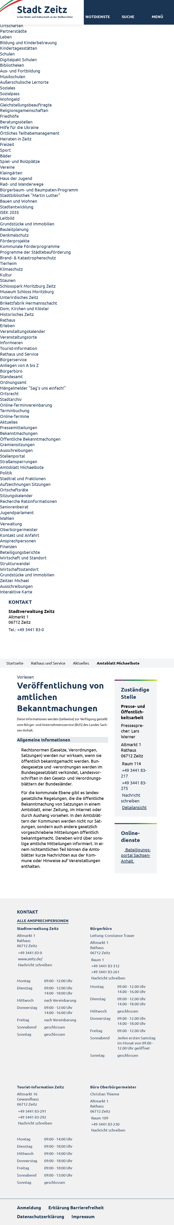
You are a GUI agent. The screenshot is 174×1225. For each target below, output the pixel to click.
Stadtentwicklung (17, 206)
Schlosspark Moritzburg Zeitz (28, 286)
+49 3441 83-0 (29, 952)
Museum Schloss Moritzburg (27, 291)
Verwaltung (11, 523)
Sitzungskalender (16, 495)
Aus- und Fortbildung (20, 70)
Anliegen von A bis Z (19, 365)
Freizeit (7, 144)
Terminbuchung (14, 410)
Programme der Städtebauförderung (35, 252)
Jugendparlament (17, 512)
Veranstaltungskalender (22, 331)
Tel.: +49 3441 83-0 (26, 629)
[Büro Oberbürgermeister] (123, 1108)
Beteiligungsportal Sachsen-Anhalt (136, 855)
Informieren (11, 342)
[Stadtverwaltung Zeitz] (87, 620)
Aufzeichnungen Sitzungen (25, 484)
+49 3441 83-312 (104, 965)
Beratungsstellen (16, 121)
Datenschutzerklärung (40, 1216)
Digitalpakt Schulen (18, 59)
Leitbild (7, 218)
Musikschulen (12, 76)
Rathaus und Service (19, 353)
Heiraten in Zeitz (15, 138)
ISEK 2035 (9, 212)
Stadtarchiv (11, 399)
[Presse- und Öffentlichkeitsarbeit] (136, 756)
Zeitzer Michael (14, 580)
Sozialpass (10, 93)
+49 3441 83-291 (31, 1111)
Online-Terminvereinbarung (26, 404)
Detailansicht (134, 807)
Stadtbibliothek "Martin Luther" (30, 195)
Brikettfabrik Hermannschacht (28, 303)
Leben (6, 36)
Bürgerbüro (11, 370)
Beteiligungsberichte (20, 552)
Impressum (83, 1216)
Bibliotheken (12, 65)
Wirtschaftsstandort (19, 569)
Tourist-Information (18, 348)
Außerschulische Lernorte (24, 82)
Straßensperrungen (18, 461)
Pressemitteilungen (18, 427)
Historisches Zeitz (17, 314)
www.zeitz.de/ (30, 958)
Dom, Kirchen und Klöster (24, 308)
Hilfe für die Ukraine (19, 127)
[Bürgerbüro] (123, 953)
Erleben (7, 325)
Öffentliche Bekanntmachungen (30, 438)
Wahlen (7, 518)
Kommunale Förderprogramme (30, 246)
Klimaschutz (11, 269)
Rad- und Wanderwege (22, 184)
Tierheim (8, 263)
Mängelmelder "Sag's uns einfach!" (33, 387)
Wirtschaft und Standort (23, 557)
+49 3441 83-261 (104, 971)
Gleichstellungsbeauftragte (26, 104)
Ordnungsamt (13, 382)
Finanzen (8, 546)
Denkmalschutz (14, 235)
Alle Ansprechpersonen (43, 920)
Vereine (7, 167)
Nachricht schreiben (35, 964)
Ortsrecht (9, 393)
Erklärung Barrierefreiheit (76, 1207)
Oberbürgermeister (19, 529)
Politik (6, 472)
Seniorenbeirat (14, 506)
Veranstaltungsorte (18, 336)
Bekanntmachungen (19, 433)
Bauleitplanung (14, 229)
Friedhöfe (9, 116)
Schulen (7, 53)
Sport (5, 150)
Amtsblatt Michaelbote (22, 467)
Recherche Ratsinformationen (28, 501)
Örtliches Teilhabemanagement (29, 133)
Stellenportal (12, 455)
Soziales (7, 87)
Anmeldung (29, 1207)
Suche (128, 16)
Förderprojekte (14, 240)
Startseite (14, 663)
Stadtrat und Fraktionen (23, 478)
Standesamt (11, 376)
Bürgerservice (13, 359)
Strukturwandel (15, 563)
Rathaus (7, 320)
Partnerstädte (13, 31)
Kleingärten (11, 172)
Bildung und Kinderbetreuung (28, 42)
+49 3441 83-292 (31, 1117)
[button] (157, 16)
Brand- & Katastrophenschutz (28, 257)
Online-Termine (14, 416)
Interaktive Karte (16, 591)
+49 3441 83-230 (104, 1124)
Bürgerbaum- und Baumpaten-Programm (39, 189)
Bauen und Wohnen (18, 201)
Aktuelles (9, 421)
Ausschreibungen (16, 450)
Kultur (6, 274)
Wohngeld (10, 99)
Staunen (7, 280)
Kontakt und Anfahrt (19, 535)
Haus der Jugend (16, 178)
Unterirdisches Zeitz (19, 297)
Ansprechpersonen (18, 540)
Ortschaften (11, 25)
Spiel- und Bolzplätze (20, 161)
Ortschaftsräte (14, 489)
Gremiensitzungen (17, 444)
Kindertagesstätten (18, 48)
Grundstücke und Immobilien (27, 223)
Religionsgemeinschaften (24, 110)
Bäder (5, 155)
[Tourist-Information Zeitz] (50, 1105)
